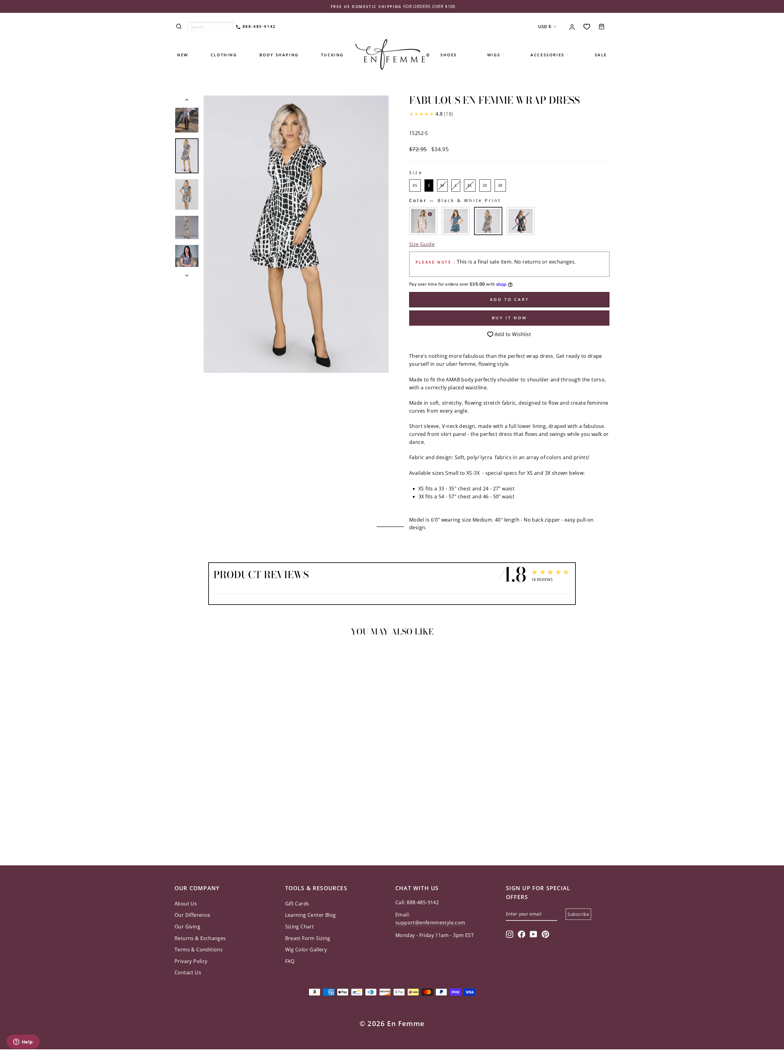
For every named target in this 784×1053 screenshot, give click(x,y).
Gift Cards (297, 903)
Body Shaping (279, 55)
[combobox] (210, 26)
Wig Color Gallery (306, 949)
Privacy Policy (191, 961)
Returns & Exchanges (200, 938)
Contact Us (188, 972)
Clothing (224, 55)
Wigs (493, 55)
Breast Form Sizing (307, 938)
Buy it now (509, 317)
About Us (186, 903)
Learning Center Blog (310, 915)
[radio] (415, 185)
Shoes (448, 55)
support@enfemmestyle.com (430, 922)
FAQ (290, 961)
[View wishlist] (587, 26)
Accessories (547, 55)
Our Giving (187, 926)
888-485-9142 (258, 26)
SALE (601, 55)
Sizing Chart (299, 926)
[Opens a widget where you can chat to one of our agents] (23, 1042)
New (182, 55)
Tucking (332, 55)
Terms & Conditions (199, 949)
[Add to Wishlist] (182, 658)
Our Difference (192, 915)
